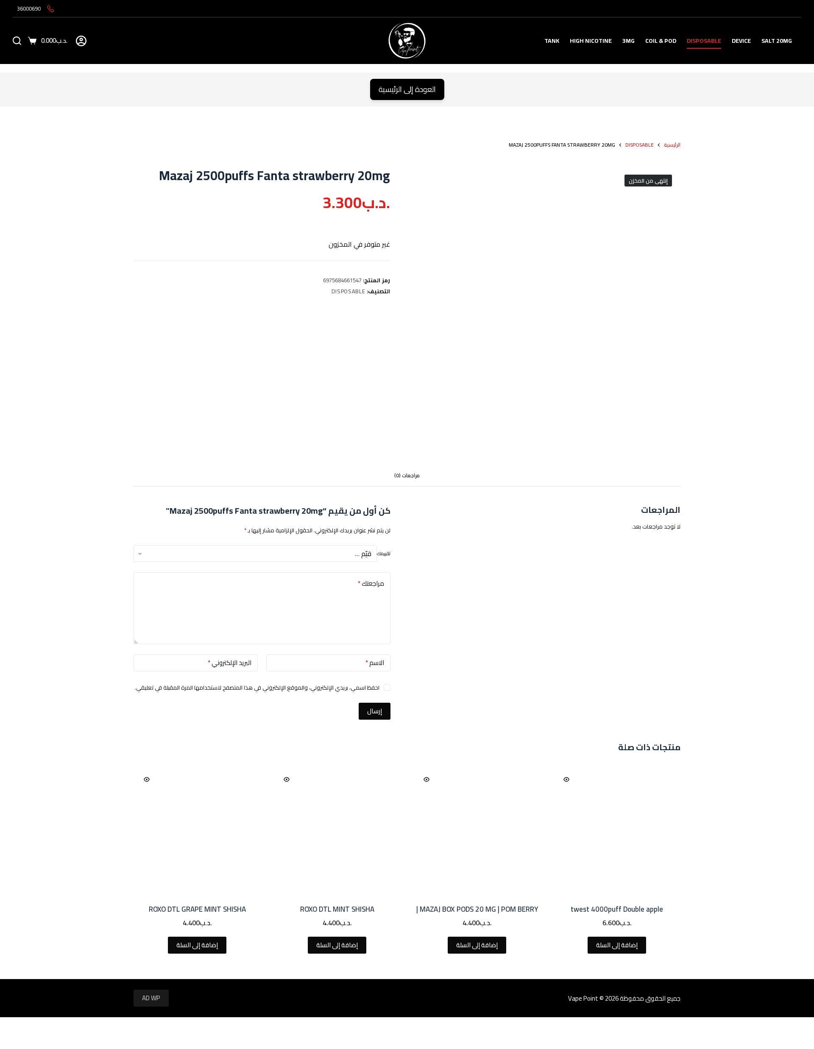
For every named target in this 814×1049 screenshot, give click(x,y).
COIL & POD (660, 40)
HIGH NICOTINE (591, 40)
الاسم (374, 663)
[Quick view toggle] (566, 779)
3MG (628, 40)
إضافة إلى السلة (617, 945)
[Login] (81, 41)
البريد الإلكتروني (229, 663)
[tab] (407, 476)
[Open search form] (17, 40)
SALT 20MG (776, 40)
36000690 (29, 8)
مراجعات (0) (407, 475)
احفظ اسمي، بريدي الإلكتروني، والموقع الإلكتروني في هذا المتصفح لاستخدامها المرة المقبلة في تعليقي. (257, 687)
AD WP (151, 998)
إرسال (374, 711)
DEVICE (741, 40)
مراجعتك (371, 583)
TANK (551, 40)
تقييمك (383, 553)
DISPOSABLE (704, 40)
